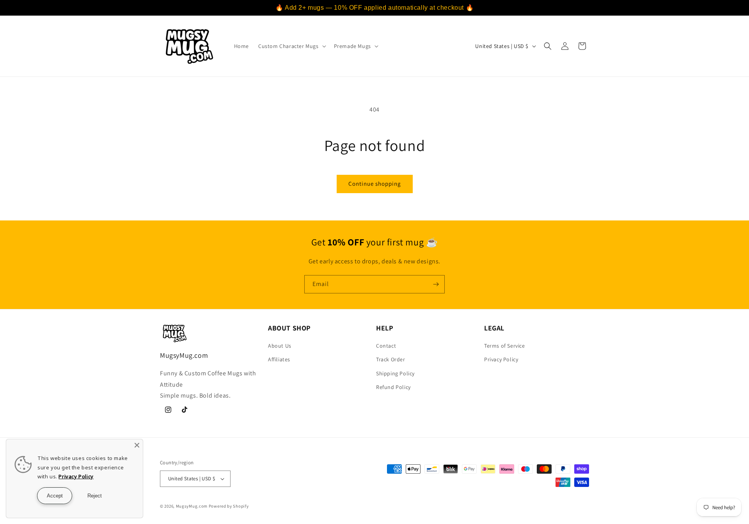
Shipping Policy (395, 373)
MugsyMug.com (192, 506)
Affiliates (279, 359)
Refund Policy (393, 387)
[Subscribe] (435, 284)
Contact (386, 345)
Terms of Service (504, 345)
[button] (291, 46)
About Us (279, 345)
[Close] (137, 445)
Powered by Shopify (229, 506)
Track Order (390, 359)
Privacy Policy (501, 359)
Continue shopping (374, 183)
